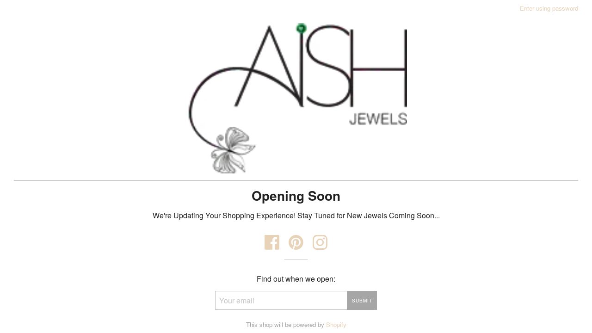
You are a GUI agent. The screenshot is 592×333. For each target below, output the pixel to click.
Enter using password (549, 8)
